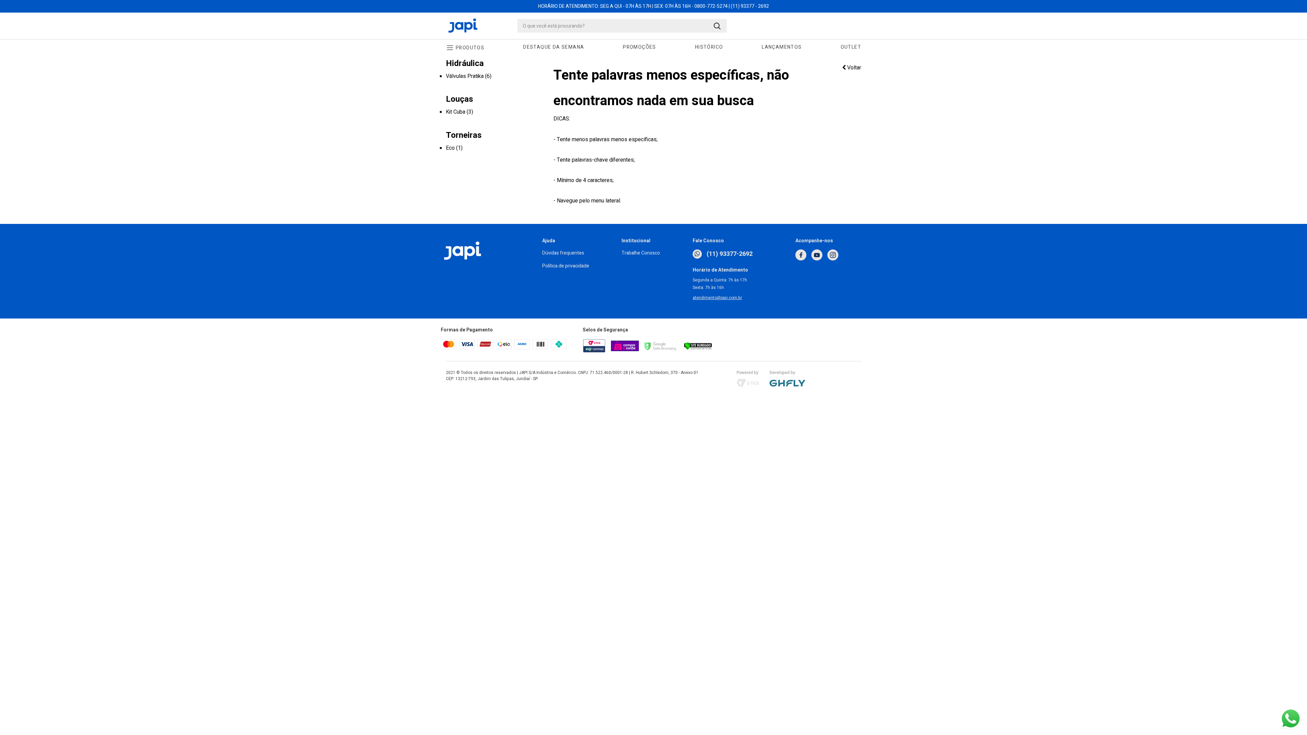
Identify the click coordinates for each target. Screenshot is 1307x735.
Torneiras (464, 135)
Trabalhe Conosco (641, 253)
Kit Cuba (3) (459, 112)
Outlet (851, 47)
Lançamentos (782, 47)
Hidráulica (465, 63)
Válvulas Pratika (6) (468, 76)
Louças (459, 99)
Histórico (709, 47)
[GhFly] (815, 383)
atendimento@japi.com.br (717, 298)
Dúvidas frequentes (563, 253)
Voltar (853, 68)
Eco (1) (454, 148)
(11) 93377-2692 (729, 254)
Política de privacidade (565, 266)
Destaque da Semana (553, 47)
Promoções (639, 47)
